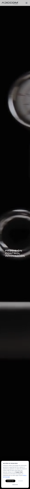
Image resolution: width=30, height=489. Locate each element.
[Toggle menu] (26, 3)
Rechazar (20, 480)
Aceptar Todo (10, 480)
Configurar (15, 484)
